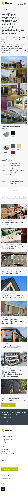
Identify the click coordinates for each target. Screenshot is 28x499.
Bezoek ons (5, 456)
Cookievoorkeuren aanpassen (8, 486)
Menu (25, 4)
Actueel (5, 464)
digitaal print (4, 46)
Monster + (13, 136)
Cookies (3, 483)
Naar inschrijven (6, 422)
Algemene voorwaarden (7, 481)
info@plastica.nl (6, 442)
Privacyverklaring (5, 478)
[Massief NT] (5, 147)
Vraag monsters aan (9, 469)
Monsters (20, 4)
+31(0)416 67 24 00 (7, 440)
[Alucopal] (5, 134)
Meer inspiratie (8, 405)
